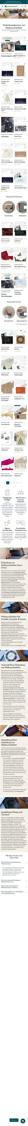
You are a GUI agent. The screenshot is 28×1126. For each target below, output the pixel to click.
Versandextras (8, 321)
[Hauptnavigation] (2, 6)
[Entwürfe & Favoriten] (22, 6)
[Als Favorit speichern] (24, 38)
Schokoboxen (9, 216)
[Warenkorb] (25, 6)
